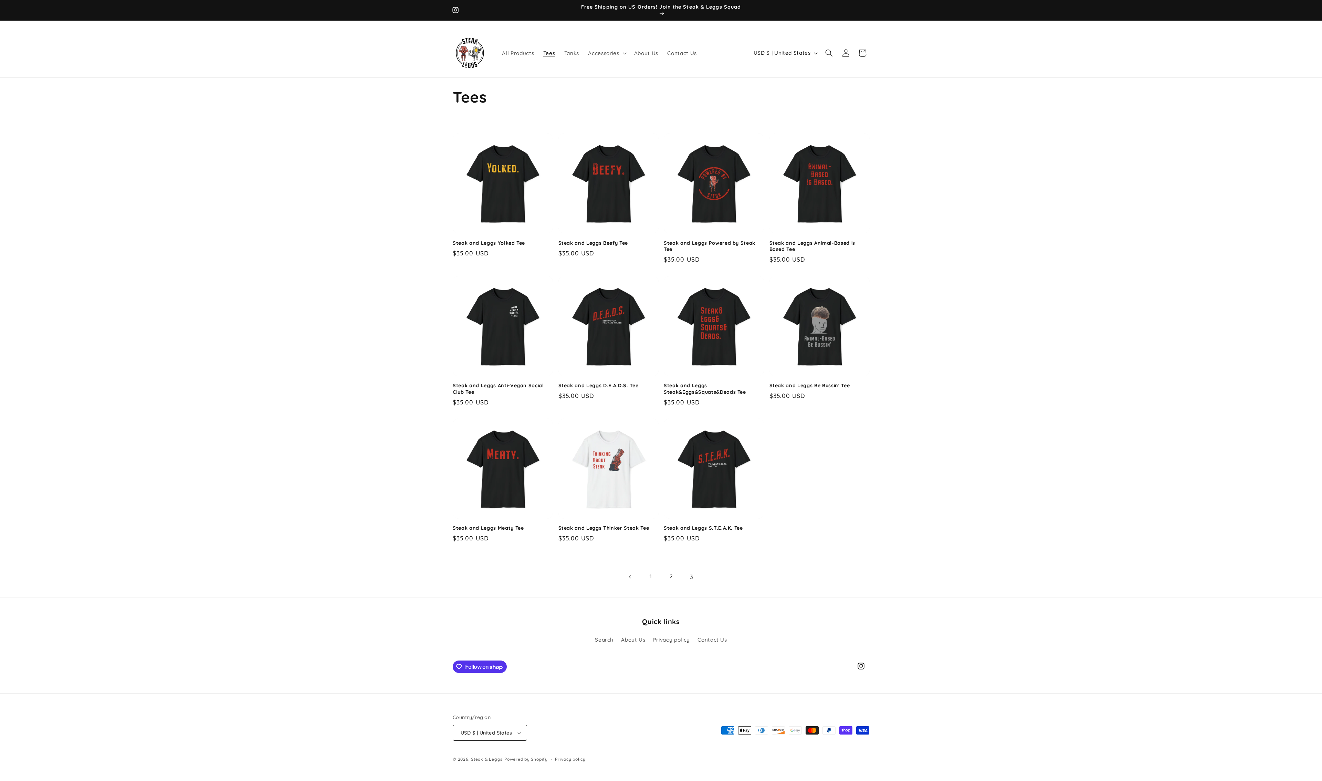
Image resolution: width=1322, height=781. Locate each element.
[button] (606, 53)
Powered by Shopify (526, 759)
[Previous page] (630, 576)
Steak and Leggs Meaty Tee (488, 528)
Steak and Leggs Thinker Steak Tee (603, 528)
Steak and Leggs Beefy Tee (593, 243)
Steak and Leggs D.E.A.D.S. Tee (598, 385)
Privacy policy (671, 639)
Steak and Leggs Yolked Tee (489, 243)
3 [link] (691, 576)
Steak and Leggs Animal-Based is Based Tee (812, 246)
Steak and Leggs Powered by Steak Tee (709, 246)
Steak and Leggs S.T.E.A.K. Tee (703, 528)
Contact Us (712, 639)
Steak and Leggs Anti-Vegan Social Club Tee (498, 388)
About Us (633, 639)
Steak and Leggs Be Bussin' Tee (809, 385)
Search (604, 639)
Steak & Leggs (487, 759)
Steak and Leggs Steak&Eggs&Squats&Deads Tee (705, 388)
